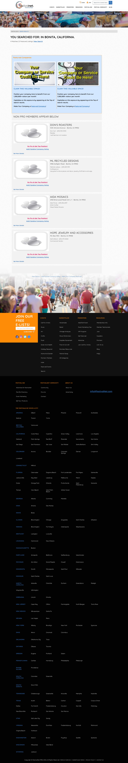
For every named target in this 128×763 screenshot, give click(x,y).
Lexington (34, 534)
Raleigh (93, 583)
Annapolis (34, 555)
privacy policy (90, 760)
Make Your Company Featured (72, 276)
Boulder (48, 451)
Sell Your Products (22, 401)
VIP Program (82, 331)
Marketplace (60, 7)
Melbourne (64, 478)
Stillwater (79, 569)
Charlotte (49, 583)
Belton (48, 701)
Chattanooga (35, 693)
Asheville (34, 583)
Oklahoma (20, 639)
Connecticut (21, 465)
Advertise (81, 340)
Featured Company (38, 106)
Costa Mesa (35, 434)
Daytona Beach (51, 472)
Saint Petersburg (79, 484)
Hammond (34, 541)
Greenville (49, 676)
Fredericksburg (51, 706)
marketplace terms (78, 760)
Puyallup (64, 738)
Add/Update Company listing (37, 149)
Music (42, 327)
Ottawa (33, 646)
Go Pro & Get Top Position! (37, 146)
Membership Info (102, 323)
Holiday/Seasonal (46, 349)
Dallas (18, 706)
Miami (78, 478)
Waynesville (20, 590)
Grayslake (64, 520)
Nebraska (20, 597)
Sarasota (94, 483)
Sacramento (80, 439)
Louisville (49, 534)
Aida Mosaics (59, 196)
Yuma (48, 418)
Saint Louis (49, 576)
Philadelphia (65, 660)
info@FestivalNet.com (101, 391)
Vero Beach (35, 490)
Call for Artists (45, 323)
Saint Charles (80, 520)
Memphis (79, 693)
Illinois (19, 520)
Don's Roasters (61, 124)
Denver (78, 451)
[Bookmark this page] (29, 336)
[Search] (110, 2)
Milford (33, 465)
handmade (63, 323)
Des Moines (49, 506)
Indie (42, 362)
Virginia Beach (20, 731)
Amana (33, 506)
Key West (34, 478)
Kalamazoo (80, 562)
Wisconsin (20, 745)
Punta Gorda (65, 483)
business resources (66, 349)
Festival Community (100, 7)
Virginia (19, 725)
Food (42, 340)
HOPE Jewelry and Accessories (71, 232)
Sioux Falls (34, 685)
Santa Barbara (81, 444)
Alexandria (34, 725)
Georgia (19, 498)
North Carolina (20, 584)
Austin (33, 701)
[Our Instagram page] (21, 336)
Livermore (79, 434)
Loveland (19, 458)
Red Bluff (49, 439)
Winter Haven (65, 490)
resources (79, 7)
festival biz (88, 7)
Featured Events (46, 367)
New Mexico (21, 611)
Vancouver (34, 425)
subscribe (28, 332)
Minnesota (20, 569)
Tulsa (47, 639)
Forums (43, 392)
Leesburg (49, 478)
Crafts (43, 336)
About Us (69, 383)
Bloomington (35, 520)
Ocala (18, 483)
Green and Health (46, 345)
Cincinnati (49, 632)
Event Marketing (21, 396)
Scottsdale (94, 413)
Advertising (69, 392)
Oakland (19, 439)
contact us (100, 760)
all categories (64, 358)
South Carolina (20, 677)
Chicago (48, 520)
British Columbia (20, 426)
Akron (33, 632)
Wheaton (94, 520)
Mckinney (94, 706)
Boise (33, 513)
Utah (18, 718)
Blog (110, 7)
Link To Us (100, 345)
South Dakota (19, 685)
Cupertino (49, 434)
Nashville (94, 693)
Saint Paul (64, 569)
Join (98, 331)
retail (61, 327)
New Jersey (21, 604)
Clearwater (34, 472)
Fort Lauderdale (66, 472)
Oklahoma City (36, 639)
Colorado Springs (64, 452)
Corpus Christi (95, 701)
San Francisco (35, 444)
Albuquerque (35, 611)
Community (44, 387)
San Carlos (94, 439)
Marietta (63, 498)
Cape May (34, 604)
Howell (63, 562)
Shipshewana (80, 527)
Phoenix (63, 413)
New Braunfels (21, 711)
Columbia (34, 676)
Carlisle (33, 660)
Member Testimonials (103, 327)
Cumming (49, 498)
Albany (33, 625)
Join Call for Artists (84, 345)
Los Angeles (95, 434)
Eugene (33, 653)
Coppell (78, 701)
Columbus (64, 632)
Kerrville (78, 706)
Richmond (94, 725)
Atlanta (33, 498)
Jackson (34, 752)
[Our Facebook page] (17, 336)
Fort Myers (79, 472)
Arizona (19, 413)
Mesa (48, 413)
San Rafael (64, 444)
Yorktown (34, 731)
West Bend (49, 745)
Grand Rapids (50, 562)
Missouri (19, 576)
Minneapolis (50, 569)
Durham (63, 583)
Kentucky (20, 534)
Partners (99, 340)
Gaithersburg (65, 555)
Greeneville (49, 693)
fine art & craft (64, 345)
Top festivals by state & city (27, 408)
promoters (70, 7)
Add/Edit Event (83, 323)
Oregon (19, 653)
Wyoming (19, 752)
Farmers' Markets (46, 358)
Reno (47, 618)
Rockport (34, 711)
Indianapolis (65, 527)
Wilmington (34, 590)
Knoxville (64, 693)
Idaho (18, 513)
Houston (64, 706)
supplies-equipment (66, 340)
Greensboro (80, 583)
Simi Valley (94, 444)
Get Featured (82, 336)
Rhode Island (19, 668)
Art (42, 331)
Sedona (18, 418)
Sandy (48, 718)
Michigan (19, 562)
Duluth (33, 569)
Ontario (19, 646)
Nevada (19, 618)
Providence (34, 668)
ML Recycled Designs (64, 160)
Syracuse (94, 625)
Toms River (94, 604)
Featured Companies (22, 57)
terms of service (65, 760)
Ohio (18, 632)
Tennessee (20, 693)
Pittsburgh (79, 660)
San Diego (19, 444)
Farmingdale (65, 604)
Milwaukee (34, 745)
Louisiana (20, 541)
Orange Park (35, 483)
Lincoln (33, 597)
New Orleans (50, 541)
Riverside (64, 439)
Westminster (80, 555)
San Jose (49, 444)
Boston (33, 548)
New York (20, 625)
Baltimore (49, 555)
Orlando (48, 483)
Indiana (19, 527)
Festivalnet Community (49, 383)
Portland (49, 653)
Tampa (18, 490)
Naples (93, 478)
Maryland (20, 555)
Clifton (48, 604)
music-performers (65, 336)
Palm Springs (35, 439)
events (52, 7)
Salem (63, 653)
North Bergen (80, 604)
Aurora (33, 451)
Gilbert (33, 413)
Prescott (78, 413)
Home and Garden (47, 353)
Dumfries (49, 725)
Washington (21, 738)
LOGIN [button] (83, 2)
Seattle (78, 738)
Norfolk (78, 725)
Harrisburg (49, 660)
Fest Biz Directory (21, 392)
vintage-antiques (65, 331)
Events (43, 318)
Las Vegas (34, 618)
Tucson (33, 418)
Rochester (79, 625)
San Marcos (65, 711)
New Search (38, 41)
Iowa (18, 506)
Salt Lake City (35, 718)
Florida (19, 472)
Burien (48, 738)
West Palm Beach (49, 491)
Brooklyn (49, 625)
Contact (43, 396)
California (20, 434)
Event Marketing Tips (85, 327)
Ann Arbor (34, 562)
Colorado (20, 451)
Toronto (48, 646)
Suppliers (99, 336)
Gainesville (94, 472)
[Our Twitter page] (25, 336)
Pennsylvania (21, 660)
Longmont (94, 451)
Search (43, 371)
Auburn (33, 738)
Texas (18, 701)
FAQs (98, 353)
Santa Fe (49, 611)
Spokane (94, 738)
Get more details (18, 153)
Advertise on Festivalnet (23, 387)
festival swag (64, 353)
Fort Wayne (50, 527)
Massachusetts (21, 548)
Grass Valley (65, 434)
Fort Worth (34, 706)
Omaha (48, 597)
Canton (63, 701)
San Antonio (50, 711)
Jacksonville (20, 478)
